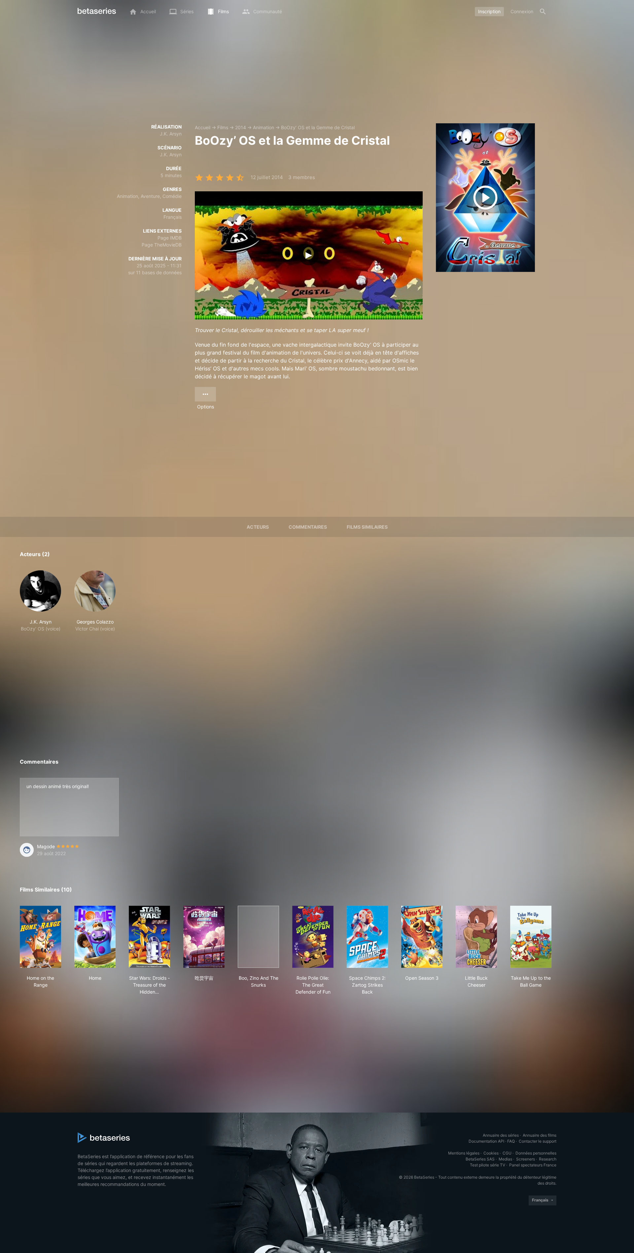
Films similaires (367, 527)
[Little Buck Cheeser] (476, 937)
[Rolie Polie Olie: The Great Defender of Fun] (313, 937)
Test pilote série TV (487, 1164)
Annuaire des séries (501, 1135)
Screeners (525, 1159)
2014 (240, 127)
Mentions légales (463, 1153)
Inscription (489, 11)
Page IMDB (170, 238)
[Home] (95, 937)
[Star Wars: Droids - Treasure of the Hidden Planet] (149, 937)
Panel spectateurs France (532, 1164)
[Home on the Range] (40, 937)
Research (547, 1159)
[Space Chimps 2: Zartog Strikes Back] (367, 937)
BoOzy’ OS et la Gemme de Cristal (318, 127)
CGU (507, 1153)
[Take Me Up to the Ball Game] (530, 937)
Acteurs (258, 527)
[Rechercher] (543, 11)
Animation (263, 127)
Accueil (202, 127)
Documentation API (486, 1141)
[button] (40, 601)
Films (222, 127)
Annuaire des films (539, 1135)
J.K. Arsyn (171, 133)
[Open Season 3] (421, 937)
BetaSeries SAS (480, 1159)
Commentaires (308, 527)
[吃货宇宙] (204, 937)
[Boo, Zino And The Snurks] (258, 937)
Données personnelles (535, 1153)
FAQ (511, 1141)
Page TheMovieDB (162, 244)
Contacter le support (537, 1141)
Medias (505, 1159)
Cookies (491, 1153)
